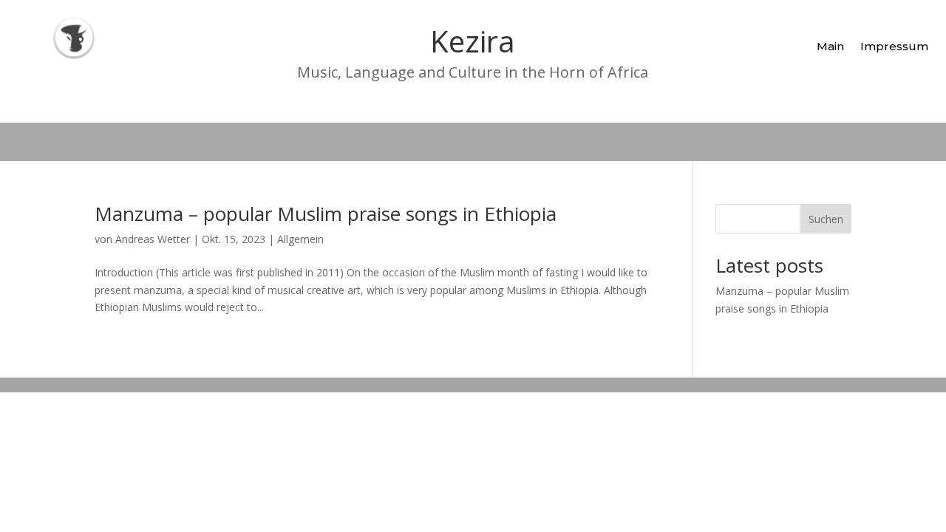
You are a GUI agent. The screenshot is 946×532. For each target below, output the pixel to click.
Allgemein (300, 239)
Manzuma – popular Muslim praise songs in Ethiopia (326, 213)
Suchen (826, 219)
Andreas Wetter (152, 239)
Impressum (894, 46)
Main (830, 46)
